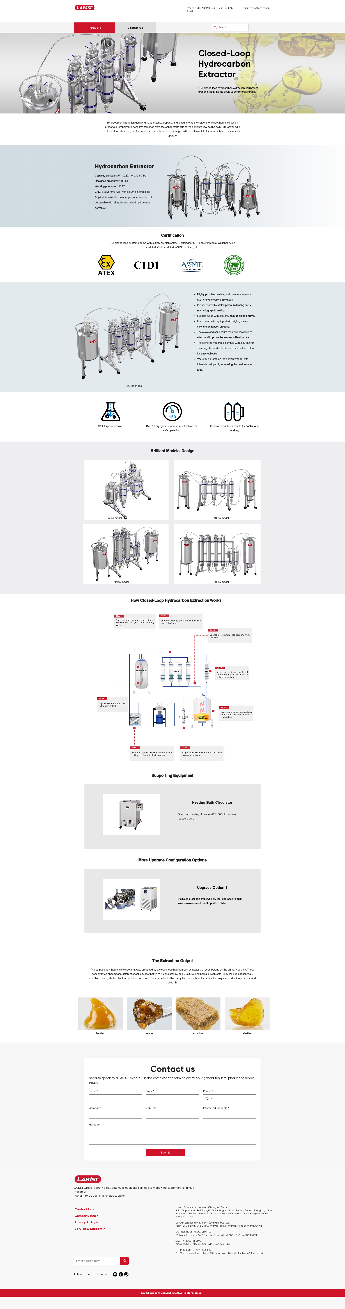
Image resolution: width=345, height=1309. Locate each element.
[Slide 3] (174, 840)
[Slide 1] (165, 840)
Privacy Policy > (91, 1222)
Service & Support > (90, 1229)
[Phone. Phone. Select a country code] (209, 1098)
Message (94, 1124)
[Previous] (93, 816)
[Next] (251, 816)
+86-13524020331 (207, 8)
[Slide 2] (170, 840)
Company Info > (91, 1216)
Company (95, 1107)
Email (150, 1091)
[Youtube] (115, 1274)
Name (93, 1091)
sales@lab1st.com (260, 8)
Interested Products (216, 1107)
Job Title (151, 1107)
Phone (208, 1091)
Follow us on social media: (91, 1274)
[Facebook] (121, 1274)
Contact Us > (89, 1209)
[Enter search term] (124, 1261)
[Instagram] (126, 1274)
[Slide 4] (179, 840)
